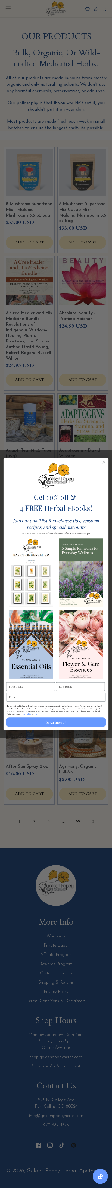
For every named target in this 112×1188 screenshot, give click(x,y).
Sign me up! (56, 722)
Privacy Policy (26, 714)
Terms (35, 714)
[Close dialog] (104, 462)
